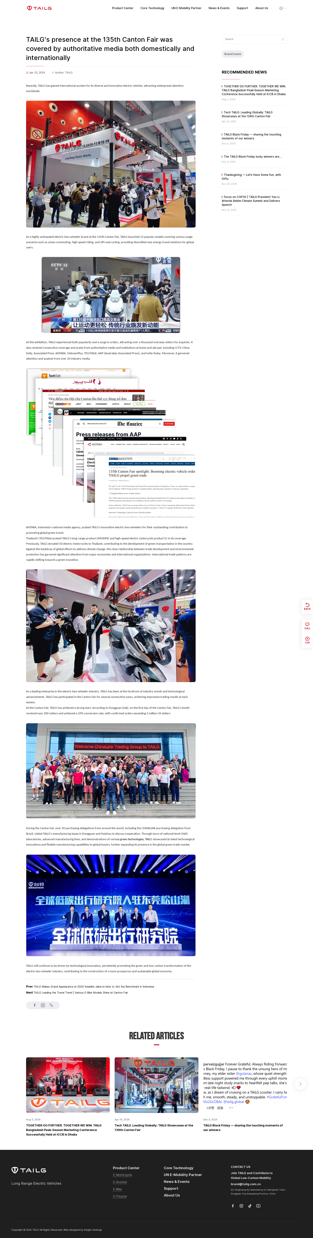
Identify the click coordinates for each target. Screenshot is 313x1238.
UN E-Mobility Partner (186, 8)
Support (242, 8)
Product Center (122, 8)
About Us (261, 8)
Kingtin (88, 1229)
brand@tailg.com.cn (246, 1184)
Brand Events (232, 54)
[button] (300, 1084)
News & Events (219, 8)
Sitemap (97, 1229)
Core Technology (152, 8)
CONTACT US (240, 1167)
